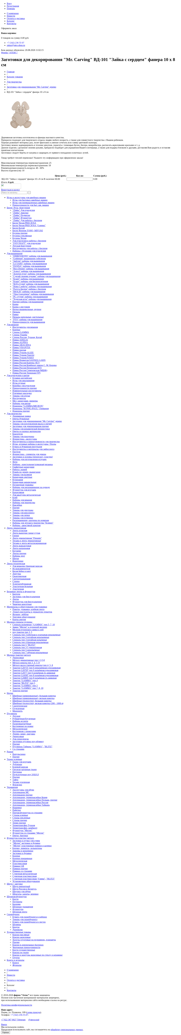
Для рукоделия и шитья (18, 375)
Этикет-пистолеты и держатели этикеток (32, 612)
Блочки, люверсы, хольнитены (27, 848)
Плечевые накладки (22, 393)
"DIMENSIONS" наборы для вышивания (32, 256)
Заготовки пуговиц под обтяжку (28, 741)
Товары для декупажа (22, 510)
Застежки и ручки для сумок (26, 840)
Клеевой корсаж (20, 767)
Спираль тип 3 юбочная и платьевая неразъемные (36, 635)
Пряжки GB (18, 866)
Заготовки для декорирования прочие (30, 426)
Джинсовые (18, 657)
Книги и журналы (15, 960)
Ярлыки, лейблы (20, 614)
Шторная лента (19, 912)
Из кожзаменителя (21, 568)
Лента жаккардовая (21, 546)
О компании (13, 13)
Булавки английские (22, 378)
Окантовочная (19, 576)
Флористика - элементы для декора (29, 454)
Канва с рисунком (21, 307)
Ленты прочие (19, 553)
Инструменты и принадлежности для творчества (36, 441)
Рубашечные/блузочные (23, 718)
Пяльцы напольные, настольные (28, 317)
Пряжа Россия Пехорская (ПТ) (27, 368)
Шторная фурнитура (17, 896)
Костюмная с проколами (24, 731)
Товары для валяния (22, 474)
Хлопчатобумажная (21, 584)
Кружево (16, 551)
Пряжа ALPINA (20, 342)
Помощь (11, 8)
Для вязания (13, 324)
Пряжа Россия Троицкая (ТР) (26, 373)
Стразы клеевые (20, 815)
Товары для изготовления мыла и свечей (32, 424)
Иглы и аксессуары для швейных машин (26, 197)
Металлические (19, 729)
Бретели (16, 594)
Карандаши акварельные (24, 482)
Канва (15, 304)
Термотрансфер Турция (23, 825)
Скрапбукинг (13, 914)
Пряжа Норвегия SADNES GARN (29, 360)
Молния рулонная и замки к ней (28, 629)
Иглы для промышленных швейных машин (33, 202)
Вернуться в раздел (10, 190)
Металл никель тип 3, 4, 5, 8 (26, 662)
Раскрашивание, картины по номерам (30, 520)
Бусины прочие (19, 233)
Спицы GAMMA (20, 332)
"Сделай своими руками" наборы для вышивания (36, 276)
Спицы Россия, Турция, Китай (27, 337)
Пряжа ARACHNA (21, 345)
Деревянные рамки (21, 416)
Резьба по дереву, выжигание (26, 472)
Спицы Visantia (19, 335)
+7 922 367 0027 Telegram (13, 1019)
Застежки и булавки (22, 853)
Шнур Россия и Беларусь (24, 889)
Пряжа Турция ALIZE (23, 352)
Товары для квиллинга (23, 512)
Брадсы (16, 927)
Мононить (17, 711)
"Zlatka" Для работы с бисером (27, 220)
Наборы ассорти (20, 721)
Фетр (14, 462)
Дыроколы (17, 929)
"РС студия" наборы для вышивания (30, 296)
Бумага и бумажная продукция (27, 446)
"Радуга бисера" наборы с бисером (29, 289)
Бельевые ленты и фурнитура (21, 591)
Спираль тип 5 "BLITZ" (24, 645)
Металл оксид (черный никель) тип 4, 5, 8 (32, 665)
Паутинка (17, 772)
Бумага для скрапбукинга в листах (29, 922)
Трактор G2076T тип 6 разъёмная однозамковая (35, 670)
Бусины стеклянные (22, 235)
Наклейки (17, 505)
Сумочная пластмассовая (24, 876)
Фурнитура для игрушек (24, 490)
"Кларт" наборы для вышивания (28, 279)
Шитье (15, 558)
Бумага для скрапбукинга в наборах (29, 917)
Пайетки (16, 810)
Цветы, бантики (20, 835)
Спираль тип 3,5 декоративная (27, 647)
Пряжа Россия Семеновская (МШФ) (29, 370)
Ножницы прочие (21, 411)
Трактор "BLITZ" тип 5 (23, 683)
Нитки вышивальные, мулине (26, 309)
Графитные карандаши (23, 467)
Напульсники (18, 754)
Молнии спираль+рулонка (19, 622)
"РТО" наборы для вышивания (27, 319)
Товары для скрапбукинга (24, 919)
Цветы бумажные (20, 418)
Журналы (16, 965)
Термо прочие (19, 823)
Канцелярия (18, 492)
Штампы (16, 924)
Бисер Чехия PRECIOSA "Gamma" (29, 225)
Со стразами (18, 749)
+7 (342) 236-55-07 (19, 1015)
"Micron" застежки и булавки (26, 843)
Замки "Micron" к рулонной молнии (29, 627)
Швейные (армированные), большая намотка (34, 696)
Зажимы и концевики (22, 851)
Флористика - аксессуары (24, 439)
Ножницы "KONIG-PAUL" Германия (30, 408)
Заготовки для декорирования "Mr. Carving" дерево (31, 87)
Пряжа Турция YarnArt (23, 355)
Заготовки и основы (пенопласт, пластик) (32, 457)
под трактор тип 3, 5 (22, 632)
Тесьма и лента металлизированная (29, 543)
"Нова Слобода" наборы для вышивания (32, 286)
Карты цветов (19, 619)
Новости (11, 16)
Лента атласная (19, 530)
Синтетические (19, 706)
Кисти (15, 899)
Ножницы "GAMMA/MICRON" (28, 406)
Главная (10, 71)
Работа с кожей (19, 469)
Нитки (10, 693)
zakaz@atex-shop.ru (16, 45)
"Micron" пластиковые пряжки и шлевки (32, 845)
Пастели (16, 451)
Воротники (17, 561)
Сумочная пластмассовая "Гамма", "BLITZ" (33, 879)
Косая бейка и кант (21, 571)
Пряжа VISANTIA (21, 347)
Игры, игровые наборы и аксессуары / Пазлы (34, 444)
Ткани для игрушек (21, 762)
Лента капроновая (21, 548)
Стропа (16, 581)
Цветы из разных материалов (26, 431)
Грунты (16, 957)
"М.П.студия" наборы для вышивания (30, 284)
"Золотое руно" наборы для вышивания (31, 274)
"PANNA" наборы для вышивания (29, 266)
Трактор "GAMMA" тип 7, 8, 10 (27, 688)
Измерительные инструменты (26, 390)
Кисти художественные (23, 950)
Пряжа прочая (19, 350)
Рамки (15, 314)
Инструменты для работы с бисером (29, 248)
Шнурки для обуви (21, 891)
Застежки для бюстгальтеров (26, 596)
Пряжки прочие (20, 868)
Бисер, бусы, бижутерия (18, 207)
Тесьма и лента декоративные (26, 540)
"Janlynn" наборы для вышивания (28, 261)
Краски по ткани (20, 952)
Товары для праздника (23, 436)
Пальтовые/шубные (21, 723)
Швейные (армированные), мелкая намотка (33, 698)
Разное (10, 751)
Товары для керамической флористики (31, 429)
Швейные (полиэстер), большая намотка (31, 701)
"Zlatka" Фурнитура (22, 218)
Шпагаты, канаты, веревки (25, 894)
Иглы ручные (18, 383)
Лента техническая (16, 563)
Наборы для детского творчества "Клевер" (32, 523)
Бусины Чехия (19, 238)
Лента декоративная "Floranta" (27, 538)
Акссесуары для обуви (23, 790)
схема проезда (33, 1012)
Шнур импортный (21, 886)
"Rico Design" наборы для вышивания (30, 268)
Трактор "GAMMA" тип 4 (25, 680)
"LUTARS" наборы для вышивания (29, 263)
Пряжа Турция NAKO (23, 357)
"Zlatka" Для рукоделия (23, 210)
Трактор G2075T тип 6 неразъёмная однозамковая (36, 668)
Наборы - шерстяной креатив (26, 525)
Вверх (4, 1024)
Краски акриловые (21, 937)
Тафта (15, 779)
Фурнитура (17, 909)
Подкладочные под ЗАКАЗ (25, 774)
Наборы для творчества (23, 502)
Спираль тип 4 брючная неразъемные (30, 642)
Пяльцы (16, 312)
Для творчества (14, 82)
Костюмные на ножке (22, 726)
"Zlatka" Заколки (20, 213)
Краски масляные (20, 934)
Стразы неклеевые (21, 818)
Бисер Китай (18, 228)
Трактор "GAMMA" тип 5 (25, 685)
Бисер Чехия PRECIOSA (24, 223)
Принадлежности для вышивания (28, 322)
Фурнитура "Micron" (22, 830)
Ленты (15, 599)
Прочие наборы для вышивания (27, 302)
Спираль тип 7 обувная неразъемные (30, 652)
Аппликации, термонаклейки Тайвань (31, 805)
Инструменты (19, 398)
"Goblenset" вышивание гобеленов (29, 258)
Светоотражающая (21, 579)
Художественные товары (19, 932)
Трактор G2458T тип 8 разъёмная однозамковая (35, 675)
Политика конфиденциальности (16, 1005)
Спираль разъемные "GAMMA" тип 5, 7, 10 (33, 624)
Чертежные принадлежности (26, 947)
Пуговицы (12, 713)
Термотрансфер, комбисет (24, 828)
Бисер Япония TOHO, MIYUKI (27, 230)
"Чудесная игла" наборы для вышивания (31, 299)
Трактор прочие (20, 690)
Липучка (16, 574)
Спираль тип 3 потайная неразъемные (30, 637)
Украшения (12, 787)
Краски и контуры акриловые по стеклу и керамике (37, 955)
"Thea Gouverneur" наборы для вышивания (33, 294)
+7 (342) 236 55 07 (15, 43)
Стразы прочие (19, 820)
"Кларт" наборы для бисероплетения (30, 281)
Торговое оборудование (23, 617)
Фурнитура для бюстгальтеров (27, 601)
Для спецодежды (20, 739)
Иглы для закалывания (23, 380)
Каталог (11, 21)
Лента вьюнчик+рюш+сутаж (26, 533)
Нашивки (17, 807)
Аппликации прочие (22, 795)
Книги (15, 962)
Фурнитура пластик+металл (20, 838)
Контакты (11, 23)
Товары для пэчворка (22, 518)
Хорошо (5, 1032)
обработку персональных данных (67, 1029)
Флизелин (17, 784)
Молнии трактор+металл (19, 655)
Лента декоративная (16, 528)
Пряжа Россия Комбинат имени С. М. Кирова (34, 365)
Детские (16, 716)
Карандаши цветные (22, 477)
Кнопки (16, 856)
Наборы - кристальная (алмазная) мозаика (32, 464)
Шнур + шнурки (15, 884)
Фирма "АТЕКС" (9, 52)
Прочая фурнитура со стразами (27, 812)
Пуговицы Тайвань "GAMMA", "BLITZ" (32, 746)
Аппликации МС (20, 792)
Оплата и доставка (16, 18)
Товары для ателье (21, 396)
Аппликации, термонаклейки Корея (29, 797)
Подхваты (17, 901)
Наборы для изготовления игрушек (29, 459)
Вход (9, 3)
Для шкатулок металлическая (26, 495)
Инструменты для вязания (25, 327)
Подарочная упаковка (22, 485)
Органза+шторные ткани (24, 769)
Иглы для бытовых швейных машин (30, 200)
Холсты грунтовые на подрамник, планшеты (34, 940)
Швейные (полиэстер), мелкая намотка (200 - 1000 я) (37, 703)
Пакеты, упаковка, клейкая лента (28, 609)
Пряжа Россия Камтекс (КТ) (26, 363)
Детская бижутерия (21, 246)
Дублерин (17, 764)
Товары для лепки (21, 515)
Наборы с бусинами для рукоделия (29, 251)
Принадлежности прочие (24, 388)
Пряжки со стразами (22, 871)
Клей (14, 497)
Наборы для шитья (21, 403)
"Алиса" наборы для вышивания (28, 271)
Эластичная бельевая (22, 586)
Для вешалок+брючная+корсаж (27, 566)
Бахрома (16, 904)
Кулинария (17, 479)
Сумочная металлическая (24, 873)
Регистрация (13, 6)
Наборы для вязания (22, 500)
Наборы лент (18, 556)
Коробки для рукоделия (23, 385)
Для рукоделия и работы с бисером (29, 241)
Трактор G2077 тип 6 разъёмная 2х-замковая (33, 673)
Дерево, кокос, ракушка (23, 734)
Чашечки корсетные (22, 604)
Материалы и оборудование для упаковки (27, 607)
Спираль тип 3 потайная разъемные (29, 640)
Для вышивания (14, 253)
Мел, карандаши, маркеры (25, 401)
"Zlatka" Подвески (21, 215)
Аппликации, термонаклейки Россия (30, 802)
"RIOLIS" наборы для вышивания (28, 291)
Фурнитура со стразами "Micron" (28, 833)
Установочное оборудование (26, 881)
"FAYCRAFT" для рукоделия (26, 243)
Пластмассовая (19, 863)
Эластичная (18, 589)
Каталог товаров (15, 77)
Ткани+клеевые (14, 759)
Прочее (16, 507)
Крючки (16, 329)
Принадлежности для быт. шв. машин (30, 205)
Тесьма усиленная (21, 782)
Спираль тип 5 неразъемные (26, 650)
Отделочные (18, 708)
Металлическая (19, 861)
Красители (17, 434)
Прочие (16, 744)
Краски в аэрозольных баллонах (28, 945)
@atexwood (33, 1019)
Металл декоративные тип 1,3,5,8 (28, 660)
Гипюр (15, 535)
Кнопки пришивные (22, 858)
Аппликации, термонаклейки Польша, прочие (34, 800)
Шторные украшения (22, 907)
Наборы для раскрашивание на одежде (31, 487)
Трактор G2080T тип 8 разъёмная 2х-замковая (34, 678)
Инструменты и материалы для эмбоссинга (33, 449)
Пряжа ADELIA (20, 340)
